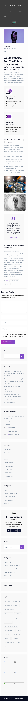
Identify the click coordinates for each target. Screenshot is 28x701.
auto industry (9, 609)
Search (6, 351)
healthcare (16, 634)
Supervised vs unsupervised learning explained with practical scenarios (14, 373)
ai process (16, 601)
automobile (14, 280)
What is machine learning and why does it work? (13, 401)
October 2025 (8, 469)
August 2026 (8, 449)
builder (18, 613)
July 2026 (7, 452)
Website (6, 503)
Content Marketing (11, 626)
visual (7, 646)
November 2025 (8, 466)
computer (17, 618)
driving (7, 634)
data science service (10, 493)
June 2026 (7, 456)
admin (8, 46)
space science (9, 642)
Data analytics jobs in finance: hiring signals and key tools (13, 395)
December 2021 (8, 473)
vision (19, 642)
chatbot (6, 51)
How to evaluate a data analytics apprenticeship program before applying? (14, 381)
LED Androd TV (13, 431)
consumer (8, 622)
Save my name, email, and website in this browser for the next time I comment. (14, 335)
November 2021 (8, 476)
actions (7, 601)
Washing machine (14, 427)
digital (19, 630)
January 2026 (8, 459)
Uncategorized (8, 500)
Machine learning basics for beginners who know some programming (12, 389)
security (15, 638)
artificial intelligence (11, 605)
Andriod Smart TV (14, 434)
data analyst (9, 630)
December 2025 (8, 462)
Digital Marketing (9, 54)
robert (7, 284)
